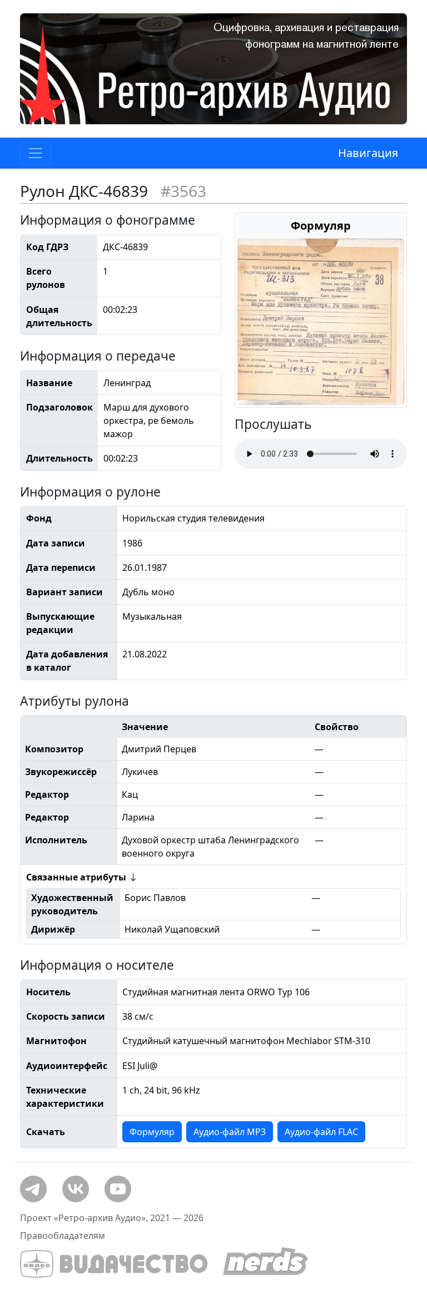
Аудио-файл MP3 (229, 1132)
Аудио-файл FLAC (321, 1132)
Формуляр (152, 1132)
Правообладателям (62, 1235)
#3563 (183, 190)
